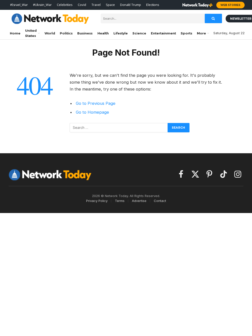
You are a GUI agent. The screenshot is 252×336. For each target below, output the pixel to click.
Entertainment (163, 33)
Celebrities (65, 4)
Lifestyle (120, 33)
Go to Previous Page (95, 103)
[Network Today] (50, 18)
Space (110, 4)
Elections (152, 4)
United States (31, 33)
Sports (186, 33)
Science (139, 33)
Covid (82, 4)
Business (85, 33)
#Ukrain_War (42, 4)
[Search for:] (119, 127)
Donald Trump (130, 4)
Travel (95, 4)
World (50, 33)
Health (103, 33)
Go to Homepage (92, 112)
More (201, 33)
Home (15, 33)
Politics (66, 33)
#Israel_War (19, 4)
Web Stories (230, 5)
